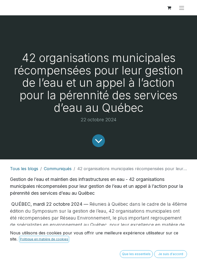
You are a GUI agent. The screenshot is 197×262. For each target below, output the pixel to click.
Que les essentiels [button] (136, 254)
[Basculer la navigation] (181, 7)
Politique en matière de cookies (44, 239)
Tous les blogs (24, 168)
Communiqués (58, 168)
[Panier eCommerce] (169, 8)
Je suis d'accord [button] (170, 254)
